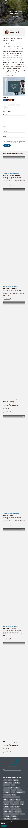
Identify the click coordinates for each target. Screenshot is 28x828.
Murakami (6, 806)
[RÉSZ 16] (14, 463)
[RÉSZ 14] (14, 690)
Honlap (4, 136)
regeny (5, 107)
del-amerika (16, 787)
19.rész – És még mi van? (11, 175)
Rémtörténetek (18, 811)
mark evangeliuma (14, 804)
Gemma (13, 792)
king (11, 801)
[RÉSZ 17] (14, 350)
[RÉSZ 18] (14, 236)
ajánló (9, 780)
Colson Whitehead (8, 787)
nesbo (11, 806)
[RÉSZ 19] (14, 163)
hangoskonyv (12, 105)
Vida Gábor (13, 816)
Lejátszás (8, 185)
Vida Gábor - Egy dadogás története (14, 11)
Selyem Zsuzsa (7, 813)
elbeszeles (13, 789)
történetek (6, 816)
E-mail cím (5, 131)
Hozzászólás (5, 114)
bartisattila (6, 785)
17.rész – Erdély (8, 402)
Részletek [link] (3, 823)
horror (5, 799)
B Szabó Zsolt (12, 16)
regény (5, 811)
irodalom (12, 799)
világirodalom (7, 818)
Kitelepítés (16, 801)
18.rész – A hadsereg (10, 288)
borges (13, 785)
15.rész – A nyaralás (10, 628)
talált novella (15, 813)
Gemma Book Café (20, 792)
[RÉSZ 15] (14, 576)
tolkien (22, 813)
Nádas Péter (6, 809)
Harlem (13, 794)
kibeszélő (6, 801)
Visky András (15, 818)
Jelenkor (18, 799)
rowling (11, 811)
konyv (18, 105)
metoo (22, 804)
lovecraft (6, 804)
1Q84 (5, 780)
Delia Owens (6, 789)
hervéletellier (16, 797)
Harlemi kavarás (7, 797)
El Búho (19, 789)
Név (4, 126)
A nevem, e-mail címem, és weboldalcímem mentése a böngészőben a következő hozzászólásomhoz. (14, 142)
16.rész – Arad (8, 515)
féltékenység (6, 792)
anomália (16, 780)
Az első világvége (7, 782)
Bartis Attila (16, 782)
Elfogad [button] (4, 825)
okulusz (13, 809)
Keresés (5, 769)
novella (17, 806)
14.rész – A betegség (10, 742)
